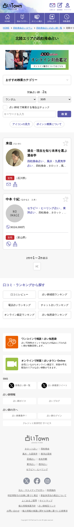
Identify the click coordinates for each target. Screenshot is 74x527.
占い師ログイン (54, 415)
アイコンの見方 (21, 124)
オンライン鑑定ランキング (19, 314)
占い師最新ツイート (57, 385)
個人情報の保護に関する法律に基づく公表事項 (45, 511)
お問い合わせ (13, 511)
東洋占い (31, 464)
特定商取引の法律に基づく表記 (23, 495)
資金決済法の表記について (53, 495)
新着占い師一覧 (22, 385)
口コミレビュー (19, 294)
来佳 (13, 143)
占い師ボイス (19, 401)
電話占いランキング (19, 305)
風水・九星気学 (30, 454)
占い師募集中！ (19, 415)
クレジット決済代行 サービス (37, 423)
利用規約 (51, 490)
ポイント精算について (49, 124)
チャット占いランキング (54, 305)
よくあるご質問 (29, 500)
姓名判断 (43, 459)
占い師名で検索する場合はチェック (29, 107)
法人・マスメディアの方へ (31, 490)
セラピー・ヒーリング (37, 469)
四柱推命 (45, 449)
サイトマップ (46, 500)
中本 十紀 (20, 199)
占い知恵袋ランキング (54, 314)
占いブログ (54, 401)
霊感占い (31, 459)
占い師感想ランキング (54, 294)
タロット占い (31, 449)
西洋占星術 (46, 454)
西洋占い (43, 464)
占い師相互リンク (47, 506)
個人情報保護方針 (27, 506)
